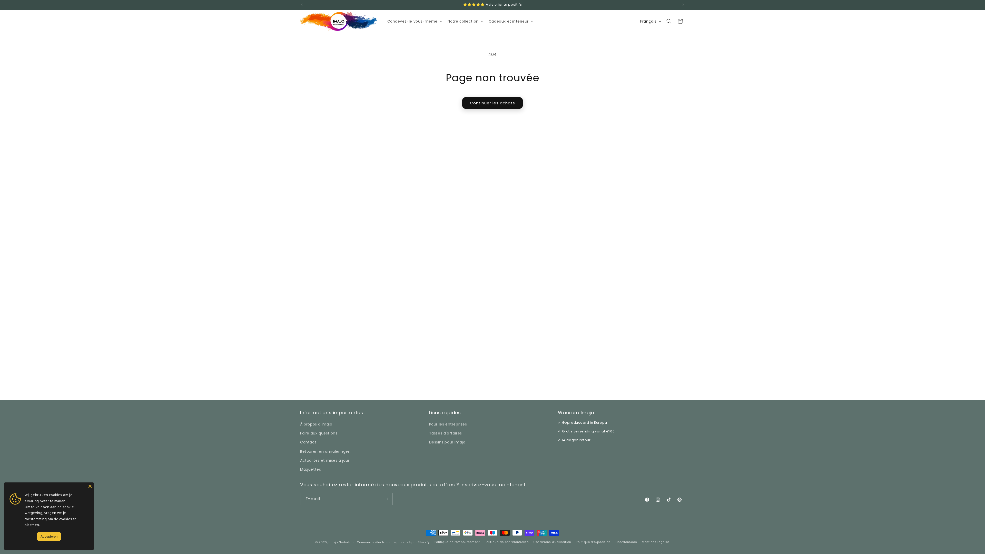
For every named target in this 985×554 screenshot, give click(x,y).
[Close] (90, 486)
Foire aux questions (318, 433)
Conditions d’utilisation (552, 542)
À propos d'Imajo (316, 424)
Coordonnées (626, 542)
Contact (308, 442)
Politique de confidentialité (507, 542)
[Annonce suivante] (683, 5)
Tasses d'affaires (445, 433)
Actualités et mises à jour (325, 460)
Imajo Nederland (342, 542)
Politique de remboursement (457, 542)
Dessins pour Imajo (447, 442)
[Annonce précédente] (302, 5)
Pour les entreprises (448, 424)
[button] (414, 21)
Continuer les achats (492, 103)
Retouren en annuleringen (325, 451)
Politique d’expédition (593, 542)
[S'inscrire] (386, 499)
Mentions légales (656, 542)
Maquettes (310, 469)
